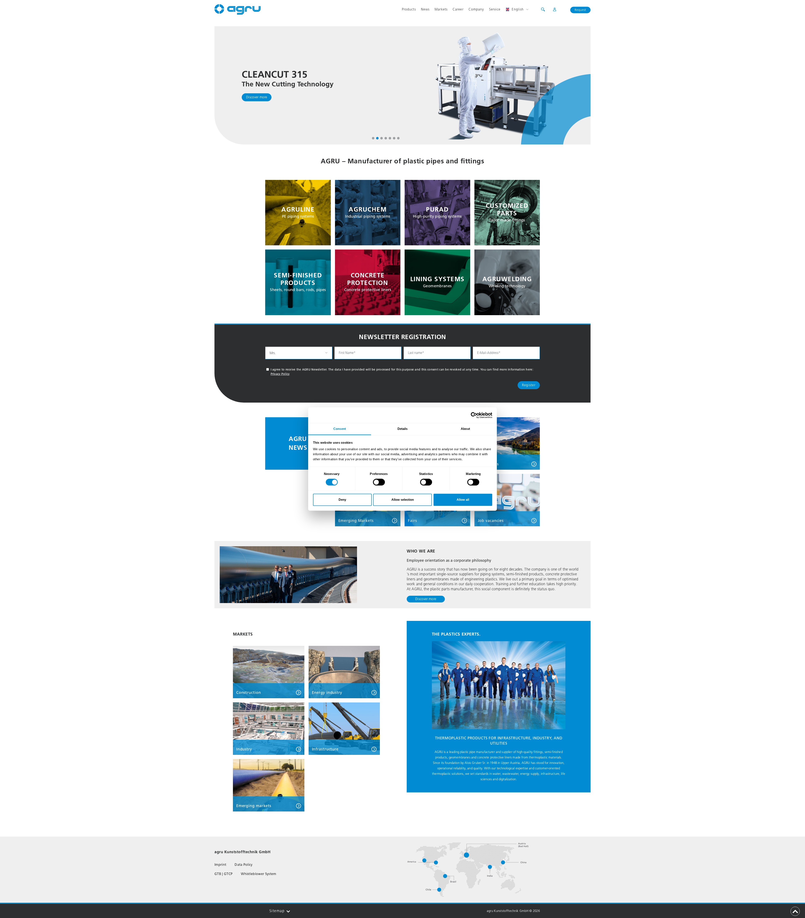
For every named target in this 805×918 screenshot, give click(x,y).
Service (495, 9)
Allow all (463, 499)
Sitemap (276, 911)
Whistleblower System (258, 874)
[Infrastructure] (344, 728)
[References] (507, 443)
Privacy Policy (280, 374)
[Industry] (268, 728)
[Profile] (552, 9)
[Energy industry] (344, 672)
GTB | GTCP (223, 874)
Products (409, 9)
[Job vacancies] (507, 500)
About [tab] (465, 428)
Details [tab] (402, 428)
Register (528, 385)
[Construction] (268, 672)
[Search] (543, 9)
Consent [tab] (339, 428)
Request (580, 10)
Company (476, 9)
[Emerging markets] (268, 785)
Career (458, 9)
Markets (441, 9)
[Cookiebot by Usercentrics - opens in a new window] (474, 415)
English (518, 9)
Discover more (256, 97)
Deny (342, 499)
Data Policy (244, 865)
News (425, 9)
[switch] (379, 482)
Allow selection (402, 499)
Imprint (220, 865)
